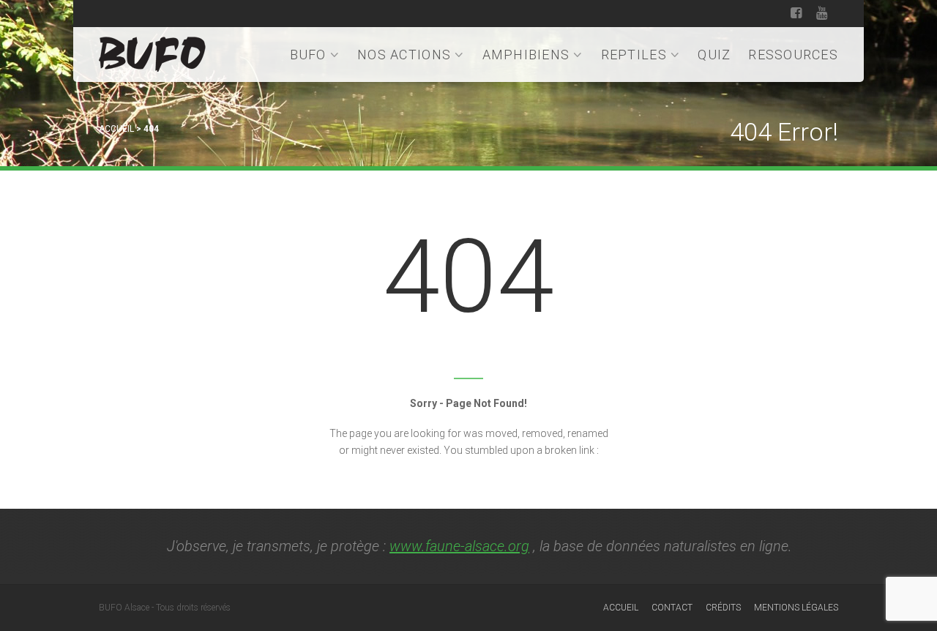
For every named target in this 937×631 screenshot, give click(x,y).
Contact (672, 607)
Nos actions (404, 54)
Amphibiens (526, 54)
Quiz (714, 54)
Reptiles (634, 54)
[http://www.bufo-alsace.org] (152, 51)
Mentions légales (796, 607)
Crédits (723, 607)
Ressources (793, 54)
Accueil (116, 129)
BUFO (308, 54)
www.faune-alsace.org (459, 546)
